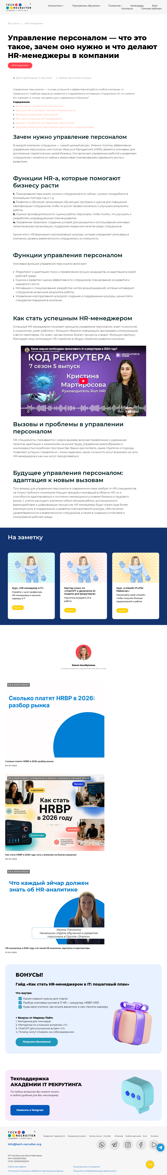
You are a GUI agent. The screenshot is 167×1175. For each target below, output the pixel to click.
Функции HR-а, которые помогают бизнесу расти (46, 110)
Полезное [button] (114, 5)
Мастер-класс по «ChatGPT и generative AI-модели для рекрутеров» (80, 591)
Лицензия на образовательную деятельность (95, 1171)
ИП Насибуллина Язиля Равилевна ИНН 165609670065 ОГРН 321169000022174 (25, 1158)
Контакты (127, 8)
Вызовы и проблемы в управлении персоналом (45, 123)
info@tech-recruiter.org (24, 1144)
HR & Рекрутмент (34, 23)
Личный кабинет (151, 8)
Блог (155, 5)
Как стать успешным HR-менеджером (39, 118)
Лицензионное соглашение (86, 1167)
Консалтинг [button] (55, 5)
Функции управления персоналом (37, 114)
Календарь (137, 5)
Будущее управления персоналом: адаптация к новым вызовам (55, 127)
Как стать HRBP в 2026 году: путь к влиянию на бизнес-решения (40, 855)
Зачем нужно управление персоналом (39, 106)
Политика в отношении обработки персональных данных (35, 1171)
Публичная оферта (17, 1167)
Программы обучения (85, 5)
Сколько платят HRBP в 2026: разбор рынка (29, 761)
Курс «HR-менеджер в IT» (28, 588)
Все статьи (13, 23)
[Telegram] (160, 1147)
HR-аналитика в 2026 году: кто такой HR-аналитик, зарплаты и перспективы (47, 948)
